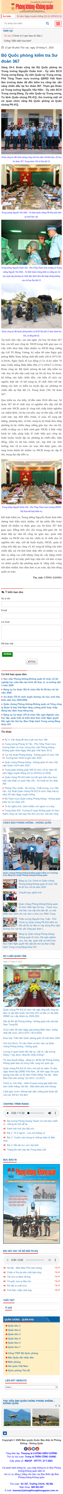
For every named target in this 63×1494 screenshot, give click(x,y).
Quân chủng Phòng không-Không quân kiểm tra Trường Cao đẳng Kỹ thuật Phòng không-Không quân (30, 874)
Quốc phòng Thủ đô (19, 1370)
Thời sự (8, 31)
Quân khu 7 (14, 1347)
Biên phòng (14, 1362)
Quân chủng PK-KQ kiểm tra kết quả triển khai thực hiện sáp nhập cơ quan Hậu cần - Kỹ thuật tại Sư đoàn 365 (30, 780)
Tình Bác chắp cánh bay (19, 1290)
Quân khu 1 (14, 1325)
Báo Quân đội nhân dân (21, 1357)
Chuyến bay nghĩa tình (30, 892)
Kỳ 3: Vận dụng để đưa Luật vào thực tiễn (26, 739)
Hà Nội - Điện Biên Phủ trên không (24, 1268)
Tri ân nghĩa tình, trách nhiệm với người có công (29, 806)
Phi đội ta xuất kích (17, 1285)
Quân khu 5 (14, 1342)
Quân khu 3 (14, 1334)
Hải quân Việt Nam (18, 1366)
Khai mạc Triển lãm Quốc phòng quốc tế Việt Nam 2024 (31, 1038)
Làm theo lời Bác (32, 35)
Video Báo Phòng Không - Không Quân (27, 822)
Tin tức (7, 35)
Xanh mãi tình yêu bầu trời (20, 1128)
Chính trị (17, 35)
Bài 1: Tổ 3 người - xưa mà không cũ (26, 1133)
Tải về (57, 1268)
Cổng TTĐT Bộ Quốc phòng (23, 1353)
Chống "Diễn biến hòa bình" (18, 41)
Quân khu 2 (14, 1330)
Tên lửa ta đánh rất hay (19, 1276)
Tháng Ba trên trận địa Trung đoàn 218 (26, 1149)
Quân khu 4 (14, 1338)
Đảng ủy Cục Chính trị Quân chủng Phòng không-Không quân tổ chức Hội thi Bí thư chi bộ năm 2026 (38, 883)
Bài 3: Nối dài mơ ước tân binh (23, 1145)
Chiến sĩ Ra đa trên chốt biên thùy (24, 1272)
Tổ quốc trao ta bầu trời (19, 1281)
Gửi (33, 661)
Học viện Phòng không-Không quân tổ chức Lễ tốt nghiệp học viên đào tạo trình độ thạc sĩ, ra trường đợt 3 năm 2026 (31, 682)
